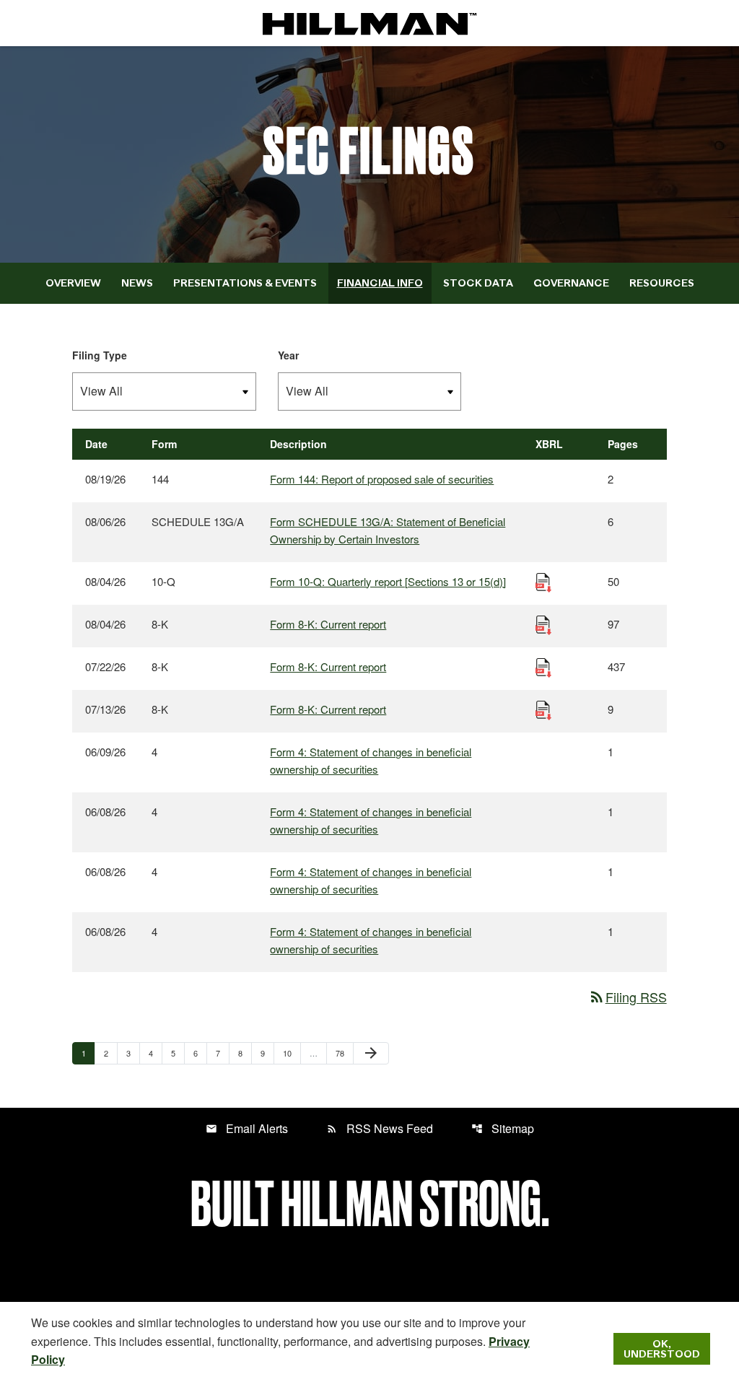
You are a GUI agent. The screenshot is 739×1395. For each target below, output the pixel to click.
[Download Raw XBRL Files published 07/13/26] (543, 709)
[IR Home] (369, 23)
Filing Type (99, 355)
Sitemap (502, 1128)
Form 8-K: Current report (328, 623)
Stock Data (478, 282)
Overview (73, 282)
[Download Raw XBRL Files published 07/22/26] (543, 666)
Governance (571, 282)
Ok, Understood (662, 1348)
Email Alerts (247, 1128)
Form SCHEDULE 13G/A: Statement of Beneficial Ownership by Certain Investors (387, 530)
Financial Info (380, 282)
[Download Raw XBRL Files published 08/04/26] (543, 581)
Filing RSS (627, 996)
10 (291, 1052)
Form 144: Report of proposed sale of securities (382, 478)
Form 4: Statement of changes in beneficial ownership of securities (370, 760)
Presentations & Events (245, 282)
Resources (661, 282)
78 (344, 1052)
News (137, 282)
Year (288, 355)
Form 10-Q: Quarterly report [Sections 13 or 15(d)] (388, 581)
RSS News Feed (379, 1128)
